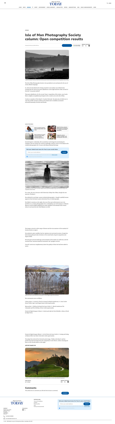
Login (110, 3)
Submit (64, 152)
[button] (5, 2)
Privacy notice (54, 154)
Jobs (35, 405)
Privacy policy (37, 404)
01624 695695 (10, 416)
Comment (65, 393)
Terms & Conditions (38, 401)
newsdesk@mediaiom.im (11, 418)
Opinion (27, 30)
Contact (35, 402)
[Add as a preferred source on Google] (77, 45)
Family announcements (39, 406)
